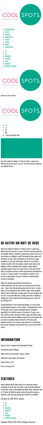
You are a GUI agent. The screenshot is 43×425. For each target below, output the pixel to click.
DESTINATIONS (9, 29)
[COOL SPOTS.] (22, 91)
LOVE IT (7, 42)
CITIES (7, 32)
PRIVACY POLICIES (10, 66)
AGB (6, 61)
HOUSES (7, 34)
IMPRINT (8, 63)
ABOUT (7, 44)
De (6, 51)
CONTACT (8, 58)
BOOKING (8, 56)
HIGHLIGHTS (9, 37)
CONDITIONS (9, 47)
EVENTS (7, 39)
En (5, 53)
